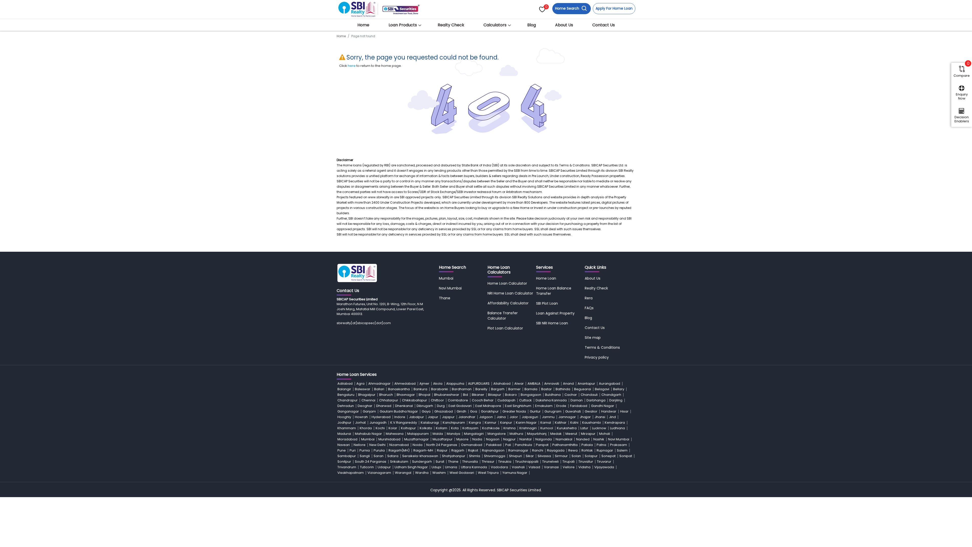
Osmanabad (471, 444)
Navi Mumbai (450, 288)
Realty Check (451, 25)
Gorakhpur (490, 411)
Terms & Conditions (602, 347)
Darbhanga (595, 400)
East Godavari (460, 405)
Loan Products (403, 25)
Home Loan (546, 278)
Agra (360, 383)
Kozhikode (491, 428)
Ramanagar (518, 450)
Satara (392, 456)
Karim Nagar (526, 422)
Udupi (436, 467)
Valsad (534, 467)
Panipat (542, 444)
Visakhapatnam (350, 472)
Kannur (490, 422)
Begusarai (582, 389)
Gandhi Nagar (602, 405)
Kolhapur (408, 428)
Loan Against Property (555, 313)
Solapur (591, 456)
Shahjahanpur (453, 456)
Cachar (570, 394)
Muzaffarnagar (416, 439)
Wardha (422, 472)
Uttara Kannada (474, 467)
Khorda (366, 428)
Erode (561, 405)
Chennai (368, 400)
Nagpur (509, 439)
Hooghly (344, 417)
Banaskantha (399, 389)
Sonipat (625, 456)
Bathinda (563, 389)
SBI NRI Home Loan (552, 323)
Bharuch (386, 394)
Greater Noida (514, 411)
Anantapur (586, 383)
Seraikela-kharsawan (420, 456)
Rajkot (473, 450)
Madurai (344, 433)
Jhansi (600, 417)
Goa (473, 411)
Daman (577, 400)
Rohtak (587, 450)
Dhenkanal (404, 405)
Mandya (453, 433)
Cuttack (525, 400)
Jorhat (360, 422)
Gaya (426, 411)
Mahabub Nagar (368, 433)
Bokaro (511, 394)
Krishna (509, 428)
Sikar (530, 456)
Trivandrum (346, 467)
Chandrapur (347, 400)
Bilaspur (494, 394)
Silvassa (544, 456)
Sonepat (608, 456)
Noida (417, 444)
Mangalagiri (474, 433)
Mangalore (497, 433)
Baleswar (362, 389)
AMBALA (534, 383)
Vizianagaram (379, 472)
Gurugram (552, 411)
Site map (593, 337)
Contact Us (603, 25)
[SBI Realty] (357, 7)
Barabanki (439, 389)
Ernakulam (544, 405)
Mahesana (394, 433)
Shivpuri (515, 456)
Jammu (548, 417)
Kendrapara (615, 422)
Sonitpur (344, 461)
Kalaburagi (430, 422)
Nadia (477, 439)
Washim (439, 472)
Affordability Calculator (508, 303)
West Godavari (462, 472)
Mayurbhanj (536, 433)
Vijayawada (604, 467)
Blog (531, 25)
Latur (584, 428)
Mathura (516, 433)
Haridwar (608, 411)
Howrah (361, 417)
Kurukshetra (567, 428)
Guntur (535, 411)
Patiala (587, 444)
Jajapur (448, 417)
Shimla (474, 456)
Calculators (495, 25)
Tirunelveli (550, 461)
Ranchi (537, 450)
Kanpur (506, 422)
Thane (444, 298)
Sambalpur (346, 456)
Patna (601, 444)
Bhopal (424, 394)
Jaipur (433, 417)
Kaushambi (591, 422)
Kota (455, 428)
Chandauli (589, 394)
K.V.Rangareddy (403, 422)
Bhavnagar (406, 394)
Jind (612, 417)
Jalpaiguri (530, 417)
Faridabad (578, 405)
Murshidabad (389, 439)
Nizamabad (399, 444)
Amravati (551, 383)
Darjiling (615, 400)
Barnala (530, 389)
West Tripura (488, 472)
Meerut (571, 433)
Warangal (403, 472)
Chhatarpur (388, 400)
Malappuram (418, 433)
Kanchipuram (454, 422)
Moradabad (347, 439)
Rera (589, 298)
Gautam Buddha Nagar (399, 411)
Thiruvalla (470, 461)
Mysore (462, 439)
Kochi (380, 428)
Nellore (360, 444)
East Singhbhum (518, 405)
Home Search (567, 8)
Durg (441, 405)
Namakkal (564, 439)
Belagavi (602, 389)
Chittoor (437, 400)
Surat (440, 461)
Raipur (442, 450)
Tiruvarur (604, 461)
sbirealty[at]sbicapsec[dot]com (364, 323)
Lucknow (599, 428)
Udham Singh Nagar (411, 467)
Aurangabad (609, 383)
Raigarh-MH (423, 450)
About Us (564, 25)
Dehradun (345, 405)
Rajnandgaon (493, 450)
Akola (437, 383)
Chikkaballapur (414, 400)
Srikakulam (399, 461)
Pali (508, 444)
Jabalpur (416, 417)
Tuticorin (367, 467)
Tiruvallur (585, 461)
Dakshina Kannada (551, 400)
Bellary (618, 389)
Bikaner (478, 394)
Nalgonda (543, 439)
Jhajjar (585, 417)
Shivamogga (494, 456)
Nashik (598, 439)
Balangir (344, 389)
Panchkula (523, 444)
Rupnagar (605, 450)
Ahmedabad (405, 383)
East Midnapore (488, 405)
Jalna (501, 417)
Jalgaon (486, 417)
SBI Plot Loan (547, 303)
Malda (438, 433)
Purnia (364, 450)
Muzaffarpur (443, 439)
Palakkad (493, 444)
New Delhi (377, 444)
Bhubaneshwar (446, 394)
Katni (574, 422)
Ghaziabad (443, 411)
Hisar (624, 411)
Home (363, 25)
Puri (353, 450)
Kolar (393, 428)
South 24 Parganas (370, 461)
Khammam (346, 428)
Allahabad (502, 383)
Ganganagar (348, 411)
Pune (341, 450)
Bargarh (497, 389)
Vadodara (499, 467)
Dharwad (383, 405)
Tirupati (568, 461)
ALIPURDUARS (479, 383)
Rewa (573, 450)
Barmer (514, 389)
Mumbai (446, 278)
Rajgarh (457, 450)
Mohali (604, 433)
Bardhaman (462, 389)
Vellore (569, 467)
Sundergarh (422, 461)
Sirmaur (561, 456)
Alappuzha (455, 383)
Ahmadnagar (379, 383)
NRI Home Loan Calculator (510, 293)
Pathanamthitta (565, 444)
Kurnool (546, 428)
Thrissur (488, 461)
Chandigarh (611, 394)
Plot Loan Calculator (505, 328)
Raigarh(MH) (399, 450)
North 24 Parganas (441, 444)
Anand (568, 383)
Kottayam (470, 428)
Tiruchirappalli (526, 461)
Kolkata (426, 428)
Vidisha (584, 467)
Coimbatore (458, 400)
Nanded (583, 439)
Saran (378, 456)
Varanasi (551, 467)
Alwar (519, 383)
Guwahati (573, 411)
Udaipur (384, 467)
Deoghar (365, 405)
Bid (465, 394)
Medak (556, 433)
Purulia (379, 450)
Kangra (475, 422)
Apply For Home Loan (614, 8)
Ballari (379, 389)
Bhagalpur (366, 394)
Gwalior (591, 411)
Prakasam (618, 444)
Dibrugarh (425, 405)
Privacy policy (597, 357)
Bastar (546, 389)
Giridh (461, 411)
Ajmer (424, 383)
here (352, 65)
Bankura (420, 389)
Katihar (560, 422)
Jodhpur (344, 422)
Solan (576, 456)
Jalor (514, 417)
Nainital (525, 439)
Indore (399, 417)
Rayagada (555, 450)
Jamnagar (567, 417)
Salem (622, 450)
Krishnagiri (528, 428)
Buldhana (553, 394)
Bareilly (481, 389)
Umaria (451, 467)
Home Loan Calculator (507, 283)
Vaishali (518, 467)
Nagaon (492, 439)
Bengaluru (345, 394)
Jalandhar (466, 417)
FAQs (589, 307)
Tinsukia (504, 461)
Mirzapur (588, 433)
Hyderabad (381, 417)
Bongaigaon (531, 394)
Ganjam (369, 411)
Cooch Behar (483, 400)
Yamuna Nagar (514, 472)
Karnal (545, 422)
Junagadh (378, 422)
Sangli (365, 456)
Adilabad (345, 383)
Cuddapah (506, 400)
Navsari (343, 444)
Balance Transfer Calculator (503, 315)
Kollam (441, 428)
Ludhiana (617, 428)
